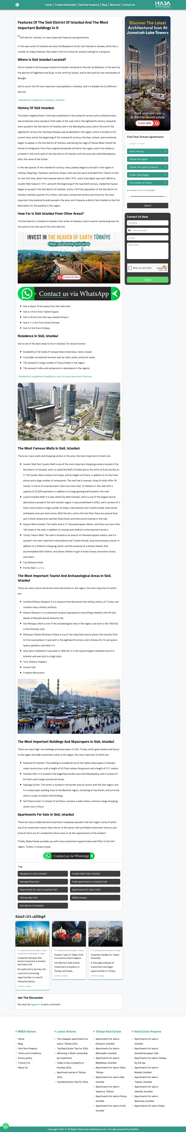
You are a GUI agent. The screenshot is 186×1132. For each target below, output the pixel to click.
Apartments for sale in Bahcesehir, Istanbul (107, 1050)
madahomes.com (97, 1129)
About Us (115, 4)
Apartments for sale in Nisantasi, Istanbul (146, 1098)
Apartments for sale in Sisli (86, 889)
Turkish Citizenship (65, 4)
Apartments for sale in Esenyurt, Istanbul (107, 1041)
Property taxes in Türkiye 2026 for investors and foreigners (68, 956)
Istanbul (40, 568)
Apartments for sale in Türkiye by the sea (150, 1060)
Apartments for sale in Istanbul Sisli (38, 889)
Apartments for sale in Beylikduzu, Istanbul (107, 1060)
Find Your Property (89, 4)
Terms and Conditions (29, 1053)
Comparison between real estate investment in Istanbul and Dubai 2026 (31, 961)
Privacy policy (25, 1058)
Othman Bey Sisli (28, 897)
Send (147, 280)
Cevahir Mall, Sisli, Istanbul (86, 873)
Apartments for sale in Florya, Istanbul (111, 1098)
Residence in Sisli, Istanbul (33, 873)
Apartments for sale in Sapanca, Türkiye (107, 1089)
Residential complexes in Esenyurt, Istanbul (41, 100)
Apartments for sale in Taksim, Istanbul (146, 1079)
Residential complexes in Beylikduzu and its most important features (55, 376)
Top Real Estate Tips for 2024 (72, 1048)
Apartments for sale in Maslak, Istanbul (146, 1070)
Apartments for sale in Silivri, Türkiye (111, 1070)
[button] (17, 5)
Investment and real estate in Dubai (33, 950)
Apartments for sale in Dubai (150, 1105)
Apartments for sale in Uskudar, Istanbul (146, 1089)
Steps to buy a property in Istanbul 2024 (70, 1065)
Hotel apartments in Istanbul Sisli (89, 881)
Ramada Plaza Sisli (29, 881)
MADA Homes (79, 897)
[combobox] (147, 151)
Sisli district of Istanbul (32, 905)
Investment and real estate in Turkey (31, 953)
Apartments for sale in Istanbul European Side (146, 1050)
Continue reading (24, 986)
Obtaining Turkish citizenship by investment (72, 1055)
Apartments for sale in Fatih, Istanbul (111, 1108)
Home (48, 4)
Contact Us (129, 4)
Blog (104, 4)
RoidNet (134, 1129)
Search (147, 205)
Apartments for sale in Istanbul (146, 1041)
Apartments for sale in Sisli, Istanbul (110, 1079)
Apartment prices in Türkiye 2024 (71, 1074)
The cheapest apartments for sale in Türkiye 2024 (72, 1041)
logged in (35, 1004)
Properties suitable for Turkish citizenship (105, 956)
